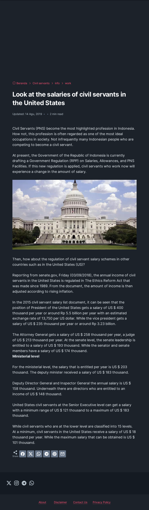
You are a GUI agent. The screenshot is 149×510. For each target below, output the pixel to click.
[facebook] (22, 453)
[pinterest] (54, 453)
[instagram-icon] (16, 483)
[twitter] (30, 453)
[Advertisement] (74, 46)
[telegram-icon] (24, 483)
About (42, 502)
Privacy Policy (102, 502)
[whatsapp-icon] (31, 483)
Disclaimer (60, 502)
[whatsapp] (38, 453)
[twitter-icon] (9, 483)
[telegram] (46, 453)
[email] (62, 453)
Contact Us (80, 502)
